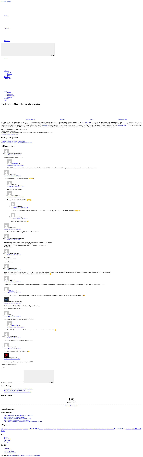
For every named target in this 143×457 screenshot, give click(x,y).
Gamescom (41, 429)
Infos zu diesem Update (71, 406)
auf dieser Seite (122, 125)
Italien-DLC (45, 125)
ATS (2, 429)
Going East (46, 429)
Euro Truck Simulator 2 (14, 455)
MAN (73, 429)
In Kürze (6, 71)
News (5, 58)
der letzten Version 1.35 (88, 122)
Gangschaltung (8, 449)
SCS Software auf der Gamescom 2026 (14, 390)
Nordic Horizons (85, 429)
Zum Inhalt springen (6, 1)
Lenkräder (6, 448)
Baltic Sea (11, 429)
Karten (9, 92)
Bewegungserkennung (10, 452)
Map (75, 429)
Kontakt (23, 455)
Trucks (9, 72)
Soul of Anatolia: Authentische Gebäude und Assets (17, 392)
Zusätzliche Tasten (9, 451)
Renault (92, 429)
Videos (122, 429)
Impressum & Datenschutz (33, 455)
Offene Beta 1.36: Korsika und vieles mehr (16, 142)
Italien (60, 429)
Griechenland (50, 429)
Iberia (55, 429)
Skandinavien (110, 429)
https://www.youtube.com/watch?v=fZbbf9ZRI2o (14, 129)
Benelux (14, 429)
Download (7, 77)
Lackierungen (10, 95)
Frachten (9, 74)
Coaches (18, 429)
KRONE (64, 429)
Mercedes (78, 429)
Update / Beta (7, 78)
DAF (21, 429)
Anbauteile (10, 94)
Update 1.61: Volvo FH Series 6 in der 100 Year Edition (18, 389)
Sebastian (62, 119)
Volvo (133, 429)
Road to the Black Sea (98, 429)
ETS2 (4, 134)
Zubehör (6, 98)
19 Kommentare (122, 119)
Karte (8, 75)
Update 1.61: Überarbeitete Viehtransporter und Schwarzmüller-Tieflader (23, 421)
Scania (105, 429)
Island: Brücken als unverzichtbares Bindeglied (16, 420)
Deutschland (25, 429)
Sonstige (9, 97)
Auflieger (6, 429)
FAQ (5, 100)
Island (58, 429)
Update (8, 134)
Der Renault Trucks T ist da (13, 141)
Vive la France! (14, 134)
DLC (5, 91)
